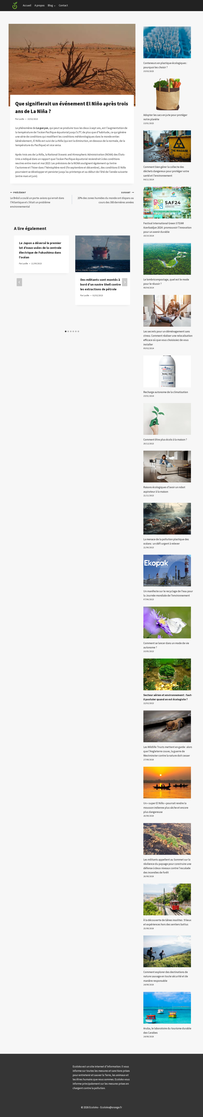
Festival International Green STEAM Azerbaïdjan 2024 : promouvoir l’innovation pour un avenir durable (167, 228)
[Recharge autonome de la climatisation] (168, 371)
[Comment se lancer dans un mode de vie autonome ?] (168, 622)
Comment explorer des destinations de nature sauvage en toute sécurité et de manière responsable (165, 976)
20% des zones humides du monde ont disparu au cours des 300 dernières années (106, 197)
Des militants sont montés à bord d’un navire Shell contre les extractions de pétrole (100, 284)
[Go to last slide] (19, 282)
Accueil (27, 5)
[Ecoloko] (15, 5)
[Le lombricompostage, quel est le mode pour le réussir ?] (168, 259)
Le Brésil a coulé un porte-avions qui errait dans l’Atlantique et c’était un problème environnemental (37, 199)
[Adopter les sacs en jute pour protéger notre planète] (168, 94)
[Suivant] (124, 282)
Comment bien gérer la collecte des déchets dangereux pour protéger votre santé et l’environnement (166, 171)
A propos (40, 5)
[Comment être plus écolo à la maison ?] (168, 419)
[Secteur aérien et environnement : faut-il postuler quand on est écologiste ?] (168, 674)
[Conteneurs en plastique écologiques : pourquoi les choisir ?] (168, 42)
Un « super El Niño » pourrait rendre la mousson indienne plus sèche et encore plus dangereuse (165, 807)
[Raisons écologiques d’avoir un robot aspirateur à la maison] (168, 466)
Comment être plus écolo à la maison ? (165, 439)
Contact (63, 5)
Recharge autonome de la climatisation (165, 392)
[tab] (65, 331)
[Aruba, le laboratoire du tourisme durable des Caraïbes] (168, 1008)
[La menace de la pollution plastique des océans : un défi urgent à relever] (168, 519)
